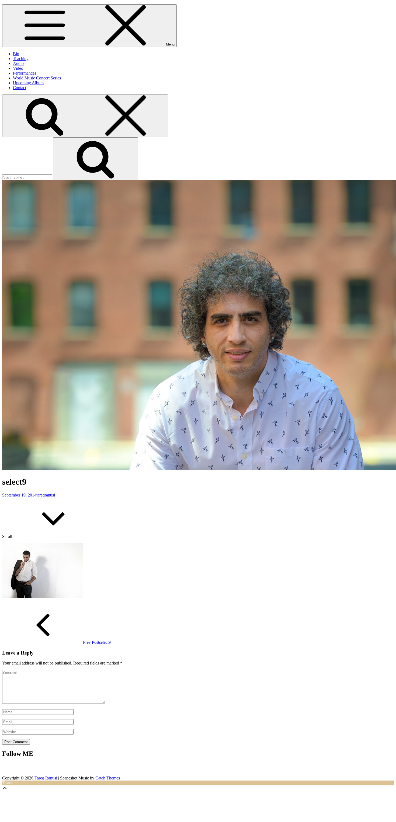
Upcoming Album (28, 83)
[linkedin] (206, 768)
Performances (24, 73)
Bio (16, 53)
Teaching (21, 58)
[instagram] (191, 768)
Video (18, 68)
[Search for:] (27, 177)
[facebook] (198, 768)
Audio (18, 63)
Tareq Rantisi (45, 778)
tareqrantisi (45, 495)
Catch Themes (107, 778)
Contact (19, 87)
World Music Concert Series (37, 78)
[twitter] (215, 768)
